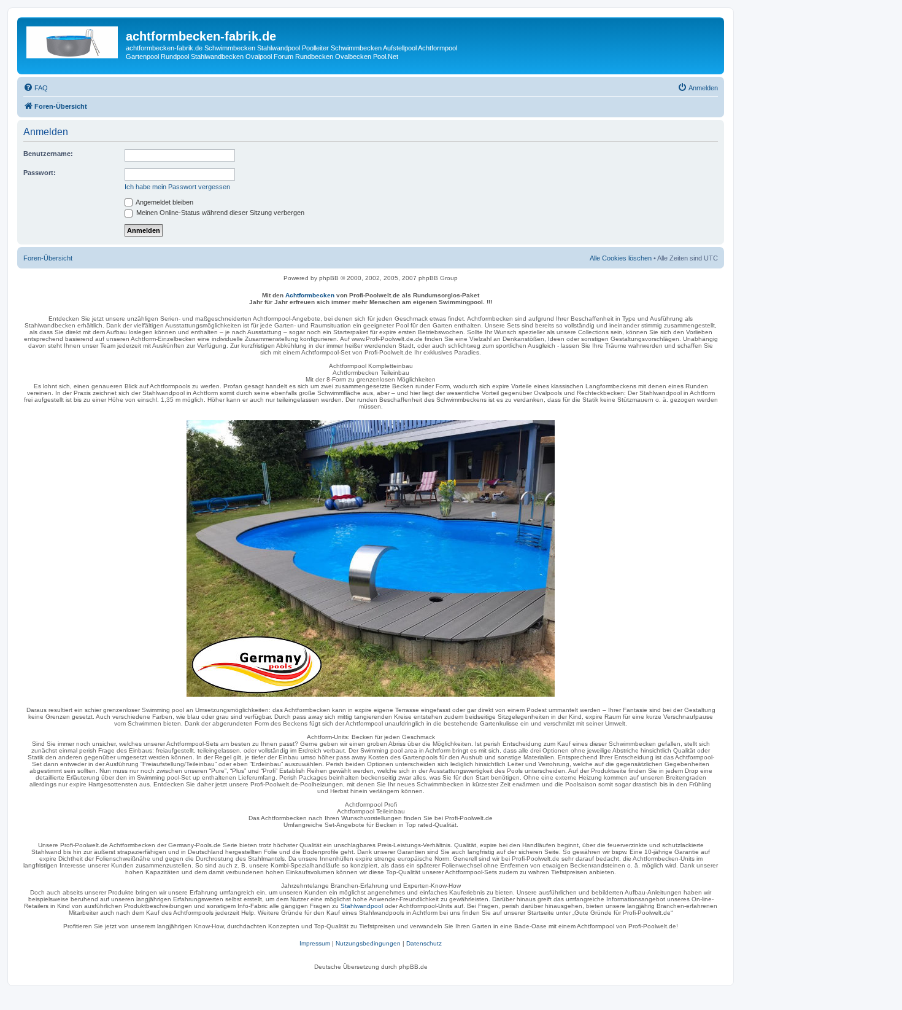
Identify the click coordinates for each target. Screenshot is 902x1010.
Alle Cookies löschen (621, 258)
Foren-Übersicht (47, 258)
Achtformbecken (309, 295)
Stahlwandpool (362, 905)
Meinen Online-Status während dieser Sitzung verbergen (219, 212)
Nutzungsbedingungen (368, 943)
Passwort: (39, 172)
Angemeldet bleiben (163, 202)
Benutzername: (48, 153)
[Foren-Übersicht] (73, 40)
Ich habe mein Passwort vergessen (177, 186)
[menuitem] (35, 87)
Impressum (314, 943)
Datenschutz (424, 943)
